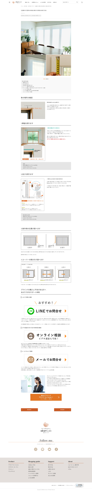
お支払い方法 (31, 465)
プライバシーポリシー (70, 485)
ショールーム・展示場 (73, 465)
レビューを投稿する (33, 475)
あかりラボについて (73, 467)
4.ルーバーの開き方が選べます (28, 86)
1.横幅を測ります (25, 82)
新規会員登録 (31, 471)
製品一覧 (27, 2)
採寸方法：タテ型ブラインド (36, 15)
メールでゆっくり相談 (27, 91)
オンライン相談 (52, 473)
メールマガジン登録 (33, 473)
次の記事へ (62, 409)
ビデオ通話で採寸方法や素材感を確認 (31, 90)
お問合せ (55, 2)
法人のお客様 (51, 475)
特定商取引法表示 (61, 485)
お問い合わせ (51, 469)
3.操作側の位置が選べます (27, 85)
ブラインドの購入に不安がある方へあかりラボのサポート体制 (33, 87)
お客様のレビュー (35, 2)
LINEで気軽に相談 (27, 89)
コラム (69, 469)
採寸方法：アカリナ (28, 15)
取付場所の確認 (25, 81)
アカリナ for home (13, 465)
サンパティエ (11, 471)
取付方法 (50, 467)
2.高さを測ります (25, 83)
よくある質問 (43, 2)
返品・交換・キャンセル (34, 469)
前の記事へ (29, 409)
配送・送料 (31, 467)
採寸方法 (49, 2)
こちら (35, 254)
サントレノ (11, 469)
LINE (49, 471)
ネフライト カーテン (13, 467)
